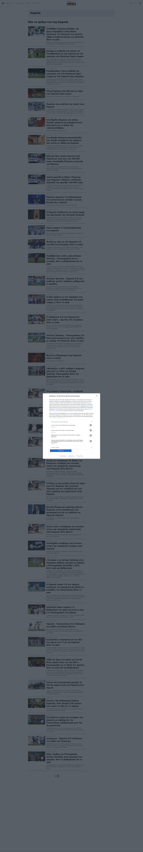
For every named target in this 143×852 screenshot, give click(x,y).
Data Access (71, 456)
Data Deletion (63, 456)
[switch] (90, 425)
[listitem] (71, 422)
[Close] (97, 396)
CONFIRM (61, 450)
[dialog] (71, 426)
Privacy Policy (80, 456)
